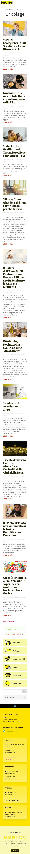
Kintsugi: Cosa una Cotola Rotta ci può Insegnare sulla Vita (14, 97)
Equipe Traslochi (8, 53)
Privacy (21, 841)
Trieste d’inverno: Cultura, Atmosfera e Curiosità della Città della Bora (15, 466)
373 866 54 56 (12, 731)
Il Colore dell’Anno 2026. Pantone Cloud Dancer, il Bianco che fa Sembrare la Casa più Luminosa (14, 277)
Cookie (6, 844)
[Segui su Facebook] (5, 837)
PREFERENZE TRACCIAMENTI (18, 844)
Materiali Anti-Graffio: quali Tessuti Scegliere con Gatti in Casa (14, 151)
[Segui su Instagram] (9, 837)
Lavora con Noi (15, 846)
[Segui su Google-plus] (20, 837)
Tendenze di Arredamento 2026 (12, 406)
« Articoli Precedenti (9, 621)
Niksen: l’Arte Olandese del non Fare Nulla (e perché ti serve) (14, 204)
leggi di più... (8, 69)
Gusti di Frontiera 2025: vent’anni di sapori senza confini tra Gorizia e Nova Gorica (15, 585)
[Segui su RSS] (24, 837)
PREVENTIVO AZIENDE (14, 634)
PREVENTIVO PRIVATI (14, 629)
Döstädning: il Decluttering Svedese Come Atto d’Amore (12, 346)
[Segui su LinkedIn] (13, 837)
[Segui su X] (17, 837)
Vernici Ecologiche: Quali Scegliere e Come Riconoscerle (14, 44)
